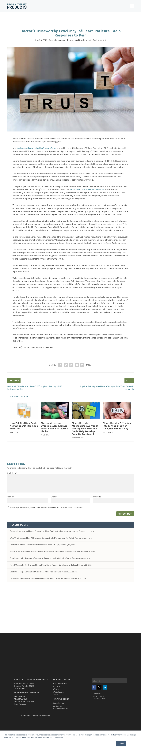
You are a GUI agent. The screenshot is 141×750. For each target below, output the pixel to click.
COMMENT (13, 472)
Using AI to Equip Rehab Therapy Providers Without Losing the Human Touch (43, 578)
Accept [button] (121, 743)
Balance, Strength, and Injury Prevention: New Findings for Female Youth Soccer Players (47, 531)
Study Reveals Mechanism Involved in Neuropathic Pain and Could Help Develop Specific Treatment (85, 429)
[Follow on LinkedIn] (105, 687)
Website (97, 496)
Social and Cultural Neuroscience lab (86, 189)
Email (54, 496)
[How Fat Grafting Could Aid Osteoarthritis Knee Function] (24, 410)
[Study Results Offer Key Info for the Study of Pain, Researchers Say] (117, 410)
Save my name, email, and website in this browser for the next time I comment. (46, 507)
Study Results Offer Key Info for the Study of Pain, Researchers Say (117, 426)
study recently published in (36, 148)
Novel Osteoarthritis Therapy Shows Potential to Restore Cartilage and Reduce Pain (45, 565)
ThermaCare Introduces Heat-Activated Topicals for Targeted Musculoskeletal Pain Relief (48, 551)
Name (10, 496)
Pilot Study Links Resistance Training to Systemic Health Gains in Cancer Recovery (45, 558)
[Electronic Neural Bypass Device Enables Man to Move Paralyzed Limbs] (55, 410)
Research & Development (79, 40)
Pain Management (57, 40)
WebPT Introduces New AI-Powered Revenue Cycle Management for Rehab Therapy (46, 538)
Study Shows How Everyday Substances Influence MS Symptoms (37, 545)
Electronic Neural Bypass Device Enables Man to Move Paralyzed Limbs (54, 427)
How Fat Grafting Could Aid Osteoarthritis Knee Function (24, 426)
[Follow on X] (99, 687)
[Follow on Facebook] (94, 687)
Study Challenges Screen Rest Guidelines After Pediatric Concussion (39, 572)
